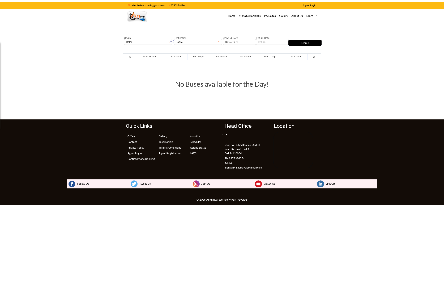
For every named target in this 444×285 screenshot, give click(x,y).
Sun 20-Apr (245, 56)
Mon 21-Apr (270, 56)
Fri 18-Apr (198, 56)
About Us (297, 15)
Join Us (205, 183)
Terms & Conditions (170, 147)
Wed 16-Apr (149, 56)
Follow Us (83, 183)
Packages (270, 15)
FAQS (193, 153)
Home (231, 15)
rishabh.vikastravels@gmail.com (147, 5)
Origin (127, 38)
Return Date (263, 38)
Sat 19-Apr (221, 56)
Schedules (195, 141)
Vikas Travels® (238, 199)
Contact (132, 141)
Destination (180, 38)
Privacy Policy (135, 147)
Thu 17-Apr (175, 56)
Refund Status (198, 147)
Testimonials (166, 141)
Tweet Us (145, 183)
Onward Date (230, 38)
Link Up (330, 183)
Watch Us (269, 183)
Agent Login (134, 153)
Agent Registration (170, 153)
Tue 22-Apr (295, 56)
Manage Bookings (250, 15)
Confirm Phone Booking (141, 158)
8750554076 (178, 5)
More (309, 15)
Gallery (283, 15)
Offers (131, 136)
